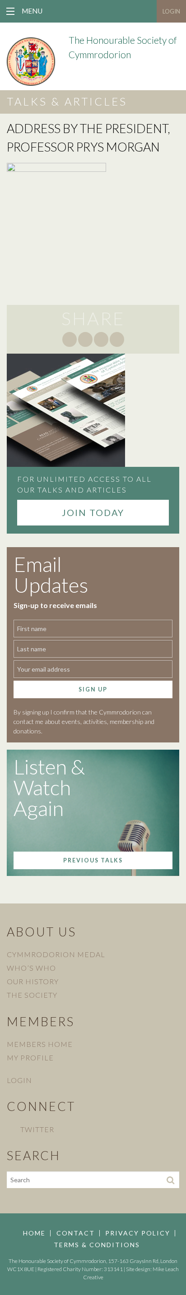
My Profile (30, 1057)
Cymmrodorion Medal (56, 954)
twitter (37, 1129)
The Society (32, 995)
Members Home (40, 1044)
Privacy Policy (137, 1233)
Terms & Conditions (97, 1245)
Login (171, 11)
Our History (33, 981)
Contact (75, 1233)
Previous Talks (93, 860)
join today (93, 512)
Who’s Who (31, 967)
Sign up (93, 689)
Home (34, 1233)
